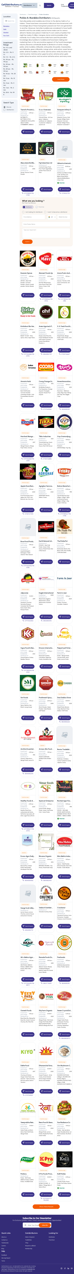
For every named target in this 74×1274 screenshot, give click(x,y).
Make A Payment (29, 1237)
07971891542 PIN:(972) (47, 300)
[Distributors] (4, 110)
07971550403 (29, 621)
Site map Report (5, 1258)
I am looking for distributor (34, 212)
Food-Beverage (32, 14)
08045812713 (29, 930)
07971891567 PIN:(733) (65, 515)
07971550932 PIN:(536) (28, 566)
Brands (9, 107)
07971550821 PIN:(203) (29, 459)
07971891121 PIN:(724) (29, 194)
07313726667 (65, 354)
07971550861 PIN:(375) (29, 355)
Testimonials (5, 1243)
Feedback (4, 1255)
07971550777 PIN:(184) (47, 1199)
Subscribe (45, 1225)
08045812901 (66, 409)
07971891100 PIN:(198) (65, 300)
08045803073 (65, 1038)
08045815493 (47, 621)
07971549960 (47, 409)
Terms (3, 1261)
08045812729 (47, 354)
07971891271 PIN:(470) (29, 830)
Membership (28, 1248)
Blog (2, 1248)
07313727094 (29, 514)
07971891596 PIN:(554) (29, 671)
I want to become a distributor (57, 212)
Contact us (4, 1240)
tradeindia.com (31, 1269)
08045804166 (29, 880)
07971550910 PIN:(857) (29, 984)
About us (3, 1237)
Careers (3, 1245)
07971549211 (29, 1095)
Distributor (52, 1237)
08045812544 (29, 773)
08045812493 (47, 880)
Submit (27, 241)
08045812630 (65, 722)
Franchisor (52, 1240)
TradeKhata (28, 1240)
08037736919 (47, 983)
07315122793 (66, 193)
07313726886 (47, 459)
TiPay (26, 1243)
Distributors (28, 5)
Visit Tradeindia (64, 5)
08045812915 (66, 983)
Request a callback (30, 1245)
